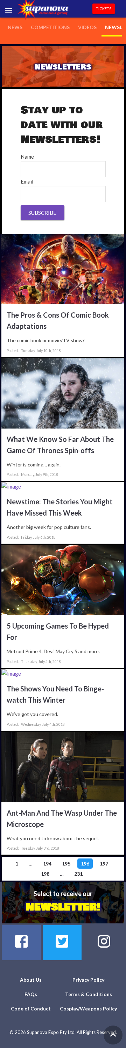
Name (27, 156)
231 (78, 874)
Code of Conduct (31, 1008)
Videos (87, 27)
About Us (31, 980)
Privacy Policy (88, 980)
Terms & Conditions (88, 994)
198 (45, 874)
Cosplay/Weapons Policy (88, 1008)
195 (66, 864)
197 (104, 864)
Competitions (50, 27)
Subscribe (42, 213)
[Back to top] (113, 1035)
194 (47, 864)
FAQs (30, 994)
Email (27, 181)
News (15, 27)
